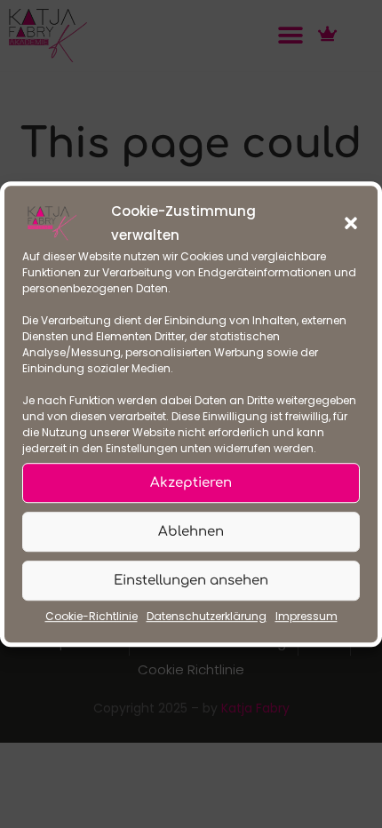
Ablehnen (191, 531)
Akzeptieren (191, 482)
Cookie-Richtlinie (91, 616)
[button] (351, 223)
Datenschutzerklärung (207, 616)
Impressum (306, 616)
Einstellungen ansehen (191, 580)
